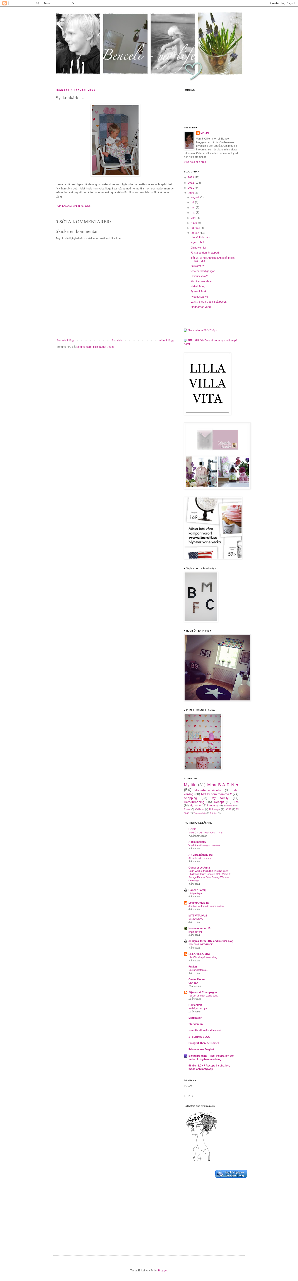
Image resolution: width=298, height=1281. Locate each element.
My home (195, 805)
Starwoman (195, 1024)
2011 (191, 187)
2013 (191, 177)
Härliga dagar (195, 893)
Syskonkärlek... (199, 291)
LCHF (228, 809)
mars (194, 222)
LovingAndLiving (198, 902)
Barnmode (229, 805)
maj (193, 212)
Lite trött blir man (200, 237)
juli (193, 202)
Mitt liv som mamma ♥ (216, 794)
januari (195, 233)
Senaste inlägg (66, 340)
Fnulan (192, 966)
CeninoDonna (196, 979)
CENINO (193, 982)
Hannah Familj (197, 890)
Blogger (162, 1270)
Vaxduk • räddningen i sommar (204, 845)
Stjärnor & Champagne (202, 992)
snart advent (195, 931)
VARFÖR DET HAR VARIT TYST (206, 832)
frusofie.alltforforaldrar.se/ (204, 1030)
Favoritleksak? (199, 276)
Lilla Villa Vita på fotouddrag (202, 957)
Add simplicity (197, 841)
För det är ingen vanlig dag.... (203, 995)
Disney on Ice (198, 247)
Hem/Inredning (194, 802)
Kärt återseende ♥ (201, 281)
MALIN (76, 205)
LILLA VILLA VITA (199, 954)
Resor (187, 809)
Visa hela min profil (195, 162)
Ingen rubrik (197, 242)
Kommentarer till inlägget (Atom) (95, 346)
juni (193, 207)
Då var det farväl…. (198, 970)
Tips (235, 802)
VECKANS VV (195, 919)
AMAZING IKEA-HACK (200, 944)
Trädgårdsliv (200, 813)
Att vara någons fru (200, 854)
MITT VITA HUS (197, 915)
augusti (195, 197)
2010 (191, 192)
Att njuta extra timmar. (199, 858)
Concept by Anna (199, 867)
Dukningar (214, 809)
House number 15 (199, 928)
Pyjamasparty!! (199, 296)
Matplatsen (195, 1017)
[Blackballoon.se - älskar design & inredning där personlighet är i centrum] (200, 330)
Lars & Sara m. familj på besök (208, 301)
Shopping (190, 798)
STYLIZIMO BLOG (199, 1036)
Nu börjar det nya (197, 1008)
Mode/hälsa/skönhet (208, 790)
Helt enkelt (195, 1005)
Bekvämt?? (197, 265)
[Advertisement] (211, 1213)
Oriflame (199, 809)
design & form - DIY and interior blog (210, 941)
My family (220, 798)
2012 (191, 182)
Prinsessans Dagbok (201, 1049)
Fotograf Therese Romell (203, 1043)
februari (196, 227)
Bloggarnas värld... (201, 306)
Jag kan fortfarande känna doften (206, 906)
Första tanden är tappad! (204, 252)
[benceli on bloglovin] (201, 1161)
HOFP (192, 829)
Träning (213, 813)
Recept (219, 802)
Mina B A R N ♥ (222, 784)
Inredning (213, 805)
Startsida (117, 340)
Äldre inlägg (166, 340)
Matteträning (197, 286)
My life (190, 784)
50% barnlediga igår (202, 271)
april (194, 217)
